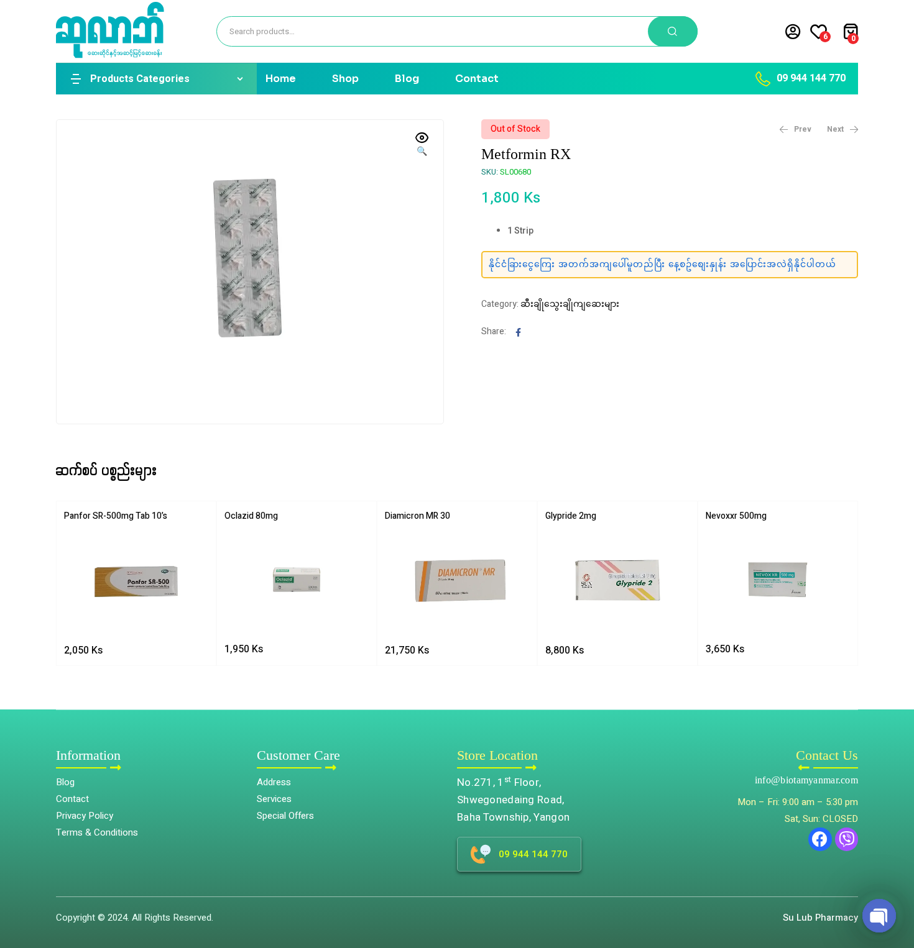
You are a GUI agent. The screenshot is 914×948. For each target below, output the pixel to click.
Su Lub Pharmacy (820, 917)
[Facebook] (820, 839)
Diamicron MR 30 (417, 515)
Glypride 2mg (570, 515)
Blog (407, 78)
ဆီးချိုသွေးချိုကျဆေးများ (569, 304)
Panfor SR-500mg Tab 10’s (115, 515)
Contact (477, 78)
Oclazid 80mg (251, 515)
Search (673, 31)
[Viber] (847, 839)
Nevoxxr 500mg (736, 515)
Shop (345, 78)
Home (280, 78)
